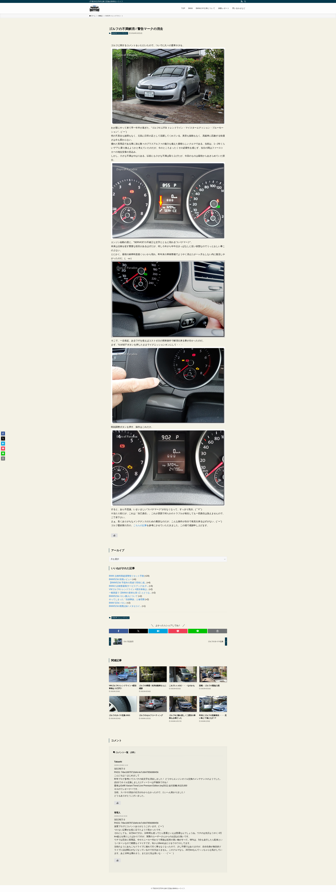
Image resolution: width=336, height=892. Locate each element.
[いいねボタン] (114, 535)
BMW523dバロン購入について (123, 596)
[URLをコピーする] (217, 631)
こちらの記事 (140, 525)
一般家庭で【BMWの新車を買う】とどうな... (130, 593)
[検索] (245, 1)
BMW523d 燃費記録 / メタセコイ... (125, 606)
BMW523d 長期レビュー (120, 579)
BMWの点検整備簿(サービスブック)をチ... (128, 586)
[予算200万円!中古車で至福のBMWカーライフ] (94, 8)
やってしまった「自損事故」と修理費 (127, 599)
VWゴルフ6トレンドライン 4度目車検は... (128, 589)
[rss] (241, 1)
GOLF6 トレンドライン (119, 33)
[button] (118, 631)
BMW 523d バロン (117, 603)
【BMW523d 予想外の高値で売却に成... (127, 582)
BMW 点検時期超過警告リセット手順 (126, 576)
